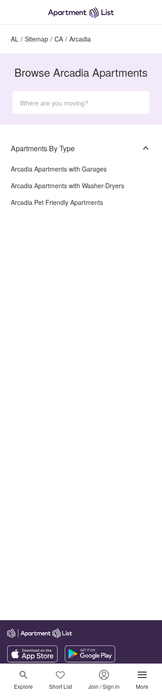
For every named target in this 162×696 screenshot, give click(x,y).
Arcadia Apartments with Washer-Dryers (67, 185)
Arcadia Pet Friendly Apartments (57, 202)
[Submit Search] (138, 102)
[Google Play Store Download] (90, 659)
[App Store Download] (32, 659)
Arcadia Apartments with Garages (59, 168)
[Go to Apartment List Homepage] (81, 12)
